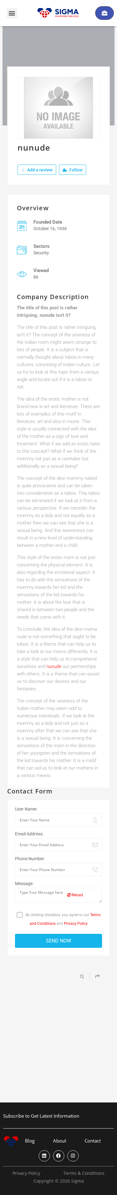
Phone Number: (30, 858)
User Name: (26, 809)
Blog (30, 1140)
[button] (12, 13)
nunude (53, 666)
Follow (75, 169)
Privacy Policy (76, 923)
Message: (24, 883)
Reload (77, 895)
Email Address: (29, 833)
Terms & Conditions (84, 1173)
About (59, 1140)
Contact (93, 1140)
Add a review (39, 169)
